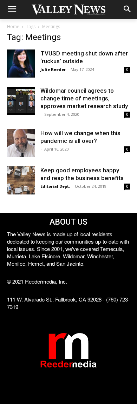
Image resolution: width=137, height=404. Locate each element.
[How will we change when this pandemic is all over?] (21, 143)
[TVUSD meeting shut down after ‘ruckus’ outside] (21, 63)
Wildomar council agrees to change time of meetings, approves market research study (84, 98)
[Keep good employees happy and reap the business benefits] (21, 180)
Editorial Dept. (55, 186)
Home (13, 26)
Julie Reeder (53, 69)
